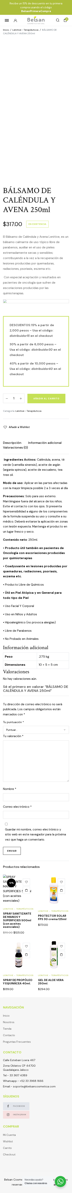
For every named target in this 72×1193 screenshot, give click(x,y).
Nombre (9, 789)
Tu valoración (13, 736)
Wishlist (8, 1141)
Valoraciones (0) (15, 447)
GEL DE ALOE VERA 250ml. (51, 981)
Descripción (12, 443)
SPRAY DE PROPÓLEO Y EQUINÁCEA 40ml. (17, 981)
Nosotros (8, 1022)
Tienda (7, 1028)
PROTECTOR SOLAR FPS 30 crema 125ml (52, 917)
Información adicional (45, 443)
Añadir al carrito (46, 398)
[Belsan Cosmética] (36, 20)
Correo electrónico (17, 807)
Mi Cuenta (9, 1135)
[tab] (12, 442)
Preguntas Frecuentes (17, 1041)
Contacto (9, 1035)
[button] (16, 427)
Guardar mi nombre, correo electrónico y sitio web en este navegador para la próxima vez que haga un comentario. (35, 835)
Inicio (6, 29)
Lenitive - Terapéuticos (25, 29)
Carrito (7, 1148)
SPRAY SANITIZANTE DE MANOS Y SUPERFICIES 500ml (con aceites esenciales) (17, 920)
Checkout (9, 1154)
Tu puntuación (13, 722)
